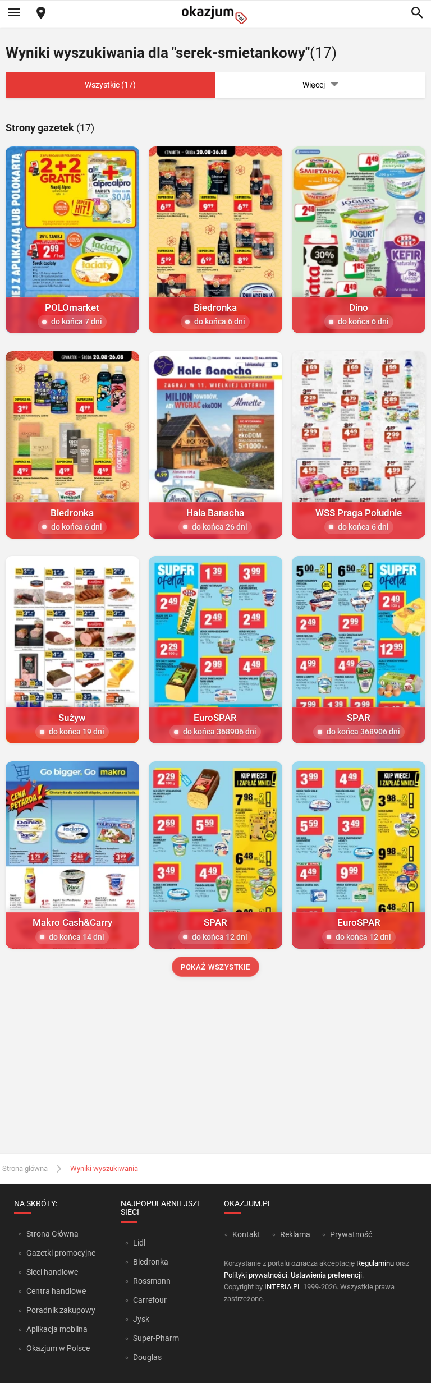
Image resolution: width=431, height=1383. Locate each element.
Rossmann (152, 1280)
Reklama (295, 1234)
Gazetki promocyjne (60, 1252)
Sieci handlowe (52, 1271)
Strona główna (25, 1168)
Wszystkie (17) (110, 84)
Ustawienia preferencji (326, 1275)
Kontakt (246, 1234)
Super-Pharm (156, 1338)
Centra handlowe (56, 1290)
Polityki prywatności (255, 1275)
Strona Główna (52, 1233)
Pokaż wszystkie (215, 967)
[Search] (417, 13)
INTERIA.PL (282, 1287)
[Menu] (14, 13)
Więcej (313, 84)
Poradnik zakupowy (60, 1310)
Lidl (139, 1242)
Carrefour (150, 1299)
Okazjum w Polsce (58, 1348)
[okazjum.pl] (215, 15)
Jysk (141, 1319)
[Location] (41, 14)
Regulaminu (375, 1263)
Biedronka (150, 1261)
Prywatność (351, 1234)
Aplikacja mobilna (57, 1329)
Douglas (147, 1357)
